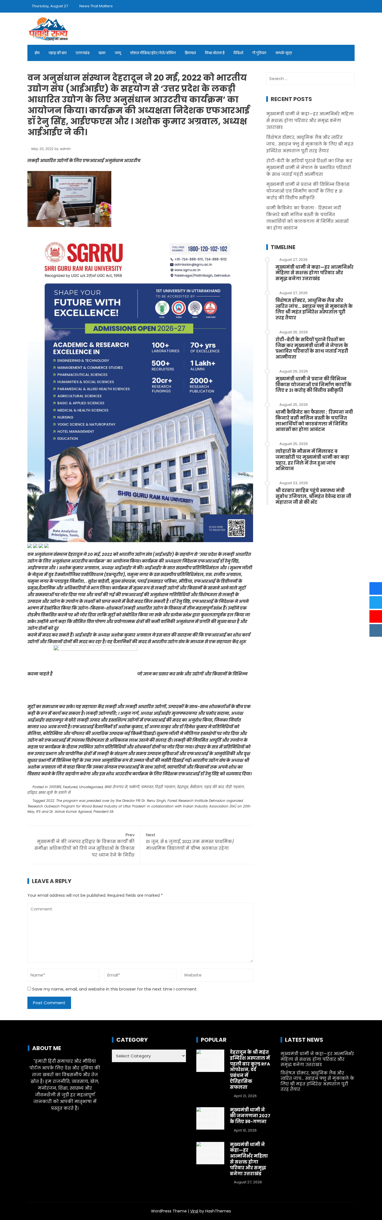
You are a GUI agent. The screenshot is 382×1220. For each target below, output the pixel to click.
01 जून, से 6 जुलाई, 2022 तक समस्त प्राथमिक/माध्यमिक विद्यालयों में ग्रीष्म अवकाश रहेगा (190, 841)
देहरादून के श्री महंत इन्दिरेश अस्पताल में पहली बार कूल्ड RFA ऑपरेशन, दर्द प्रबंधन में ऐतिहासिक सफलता (250, 1069)
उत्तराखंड (82, 52)
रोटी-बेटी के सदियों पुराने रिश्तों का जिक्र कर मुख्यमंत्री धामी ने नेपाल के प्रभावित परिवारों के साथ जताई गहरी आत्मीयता (309, 167)
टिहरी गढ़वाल (165, 787)
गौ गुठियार (259, 52)
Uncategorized (91, 787)
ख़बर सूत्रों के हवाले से (55, 792)
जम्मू (118, 52)
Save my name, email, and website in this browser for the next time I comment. (114, 989)
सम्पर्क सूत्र (283, 52)
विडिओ (238, 52)
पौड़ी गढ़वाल (234, 787)
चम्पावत (147, 787)
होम (37, 52)
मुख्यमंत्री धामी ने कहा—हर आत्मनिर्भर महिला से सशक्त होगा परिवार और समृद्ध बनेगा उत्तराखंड (310, 120)
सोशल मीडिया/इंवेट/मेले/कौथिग (153, 52)
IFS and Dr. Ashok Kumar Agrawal (64, 811)
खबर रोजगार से (116, 787)
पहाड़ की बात (58, 52)
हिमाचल (190, 52)
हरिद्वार (32, 792)
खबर (102, 52)
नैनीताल (196, 787)
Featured (70, 787)
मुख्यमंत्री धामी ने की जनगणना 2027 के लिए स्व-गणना (250, 1116)
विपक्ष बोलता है (215, 52)
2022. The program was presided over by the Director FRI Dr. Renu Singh (106, 800)
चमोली (134, 787)
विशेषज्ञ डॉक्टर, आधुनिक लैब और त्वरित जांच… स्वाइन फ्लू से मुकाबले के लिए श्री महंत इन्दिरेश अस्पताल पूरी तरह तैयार (309, 144)
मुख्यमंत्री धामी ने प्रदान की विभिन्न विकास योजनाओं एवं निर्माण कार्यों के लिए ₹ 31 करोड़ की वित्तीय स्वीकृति (308, 191)
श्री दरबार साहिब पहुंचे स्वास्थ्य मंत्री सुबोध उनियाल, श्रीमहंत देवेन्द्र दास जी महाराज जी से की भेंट (313, 496)
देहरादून (182, 787)
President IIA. (103, 811)
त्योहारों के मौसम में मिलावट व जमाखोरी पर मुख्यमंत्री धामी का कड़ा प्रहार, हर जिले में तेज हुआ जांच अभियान (312, 460)
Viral (194, 1211)
